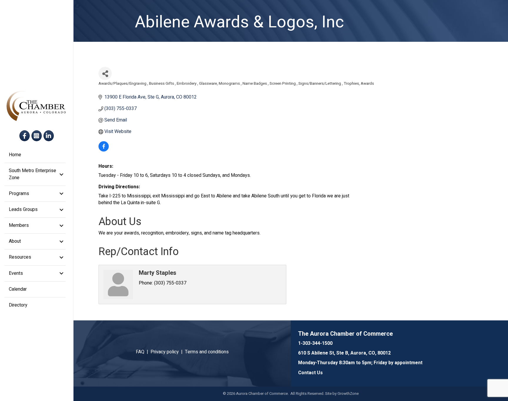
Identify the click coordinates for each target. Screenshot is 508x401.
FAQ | (143, 351)
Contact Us (310, 372)
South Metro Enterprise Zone (32, 174)
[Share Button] (105, 73)
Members (19, 225)
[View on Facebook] (103, 150)
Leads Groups (23, 209)
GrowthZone (348, 393)
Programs (19, 193)
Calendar (18, 289)
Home (15, 154)
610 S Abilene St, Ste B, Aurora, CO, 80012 (344, 353)
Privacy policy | (168, 351)
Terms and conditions (207, 351)
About (15, 241)
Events (16, 273)
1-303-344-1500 (315, 343)
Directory (18, 305)
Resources (20, 257)
